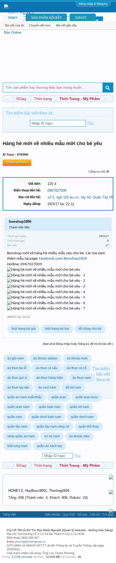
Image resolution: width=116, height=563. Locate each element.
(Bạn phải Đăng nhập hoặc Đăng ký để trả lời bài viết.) (78, 343)
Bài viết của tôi (14, 25)
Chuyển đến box (40, 25)
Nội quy (82, 514)
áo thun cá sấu (46, 368)
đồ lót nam (73, 387)
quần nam (14, 417)
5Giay (13, 18)
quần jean (58, 397)
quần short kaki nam (46, 417)
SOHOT (80, 18)
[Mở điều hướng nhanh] (110, 98)
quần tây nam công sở (53, 426)
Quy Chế (69, 514)
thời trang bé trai (57, 329)
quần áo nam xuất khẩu (24, 397)
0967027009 (56, 190)
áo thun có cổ (77, 368)
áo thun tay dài (18, 387)
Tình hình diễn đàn (20, 481)
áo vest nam (47, 387)
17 (107, 245)
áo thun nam (82, 378)
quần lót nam (79, 407)
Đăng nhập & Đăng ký (93, 3)
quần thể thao (89, 426)
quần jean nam (18, 407)
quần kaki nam (49, 407)
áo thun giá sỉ (17, 378)
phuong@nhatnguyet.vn (30, 541)
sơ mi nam (52, 436)
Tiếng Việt (9, 514)
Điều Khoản (52, 514)
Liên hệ (95, 514)
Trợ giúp (107, 514)
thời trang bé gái (24, 329)
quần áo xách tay (49, 446)
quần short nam (82, 417)
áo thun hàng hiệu (49, 378)
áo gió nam (15, 358)
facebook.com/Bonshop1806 (63, 259)
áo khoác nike (79, 436)
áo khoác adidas (45, 358)
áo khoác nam (77, 358)
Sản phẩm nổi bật (46, 18)
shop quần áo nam (21, 436)
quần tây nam (17, 426)
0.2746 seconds (22, 556)
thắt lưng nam (17, 446)
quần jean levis (87, 397)
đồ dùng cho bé (90, 329)
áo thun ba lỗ (16, 368)
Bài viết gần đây (66, 25)
